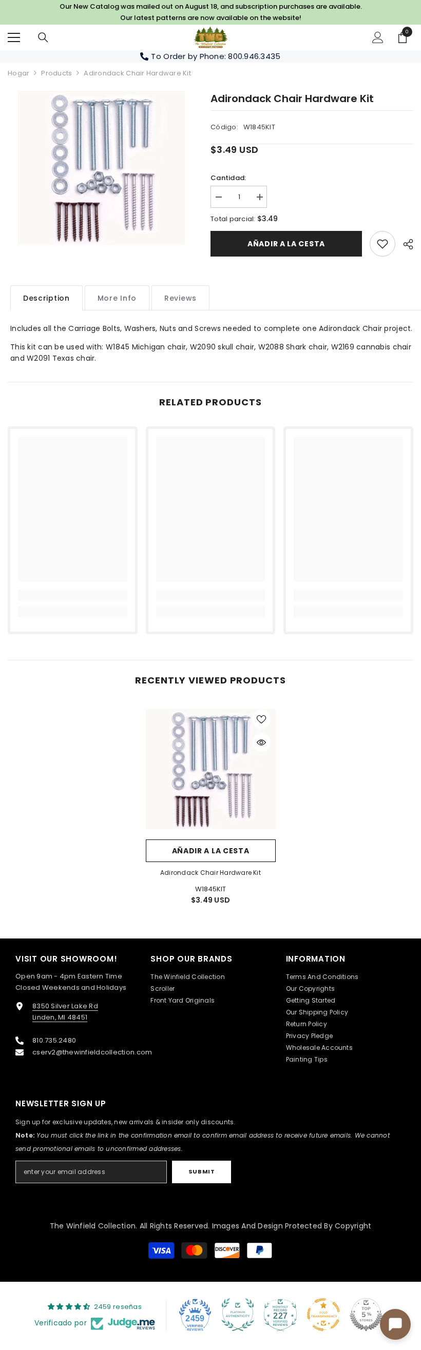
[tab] (46, 297)
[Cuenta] (378, 37)
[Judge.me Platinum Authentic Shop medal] (237, 1314)
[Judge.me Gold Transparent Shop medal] (323, 1314)
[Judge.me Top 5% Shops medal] (366, 1314)
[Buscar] (43, 37)
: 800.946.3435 (252, 56)
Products (56, 73)
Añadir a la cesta (286, 244)
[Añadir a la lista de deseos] (261, 719)
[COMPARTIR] (404, 244)
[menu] (14, 37)
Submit (201, 1171)
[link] (382, 244)
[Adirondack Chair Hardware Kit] (211, 769)
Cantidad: (228, 178)
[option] (101, 168)
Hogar (18, 73)
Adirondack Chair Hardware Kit (210, 872)
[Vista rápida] (261, 742)
